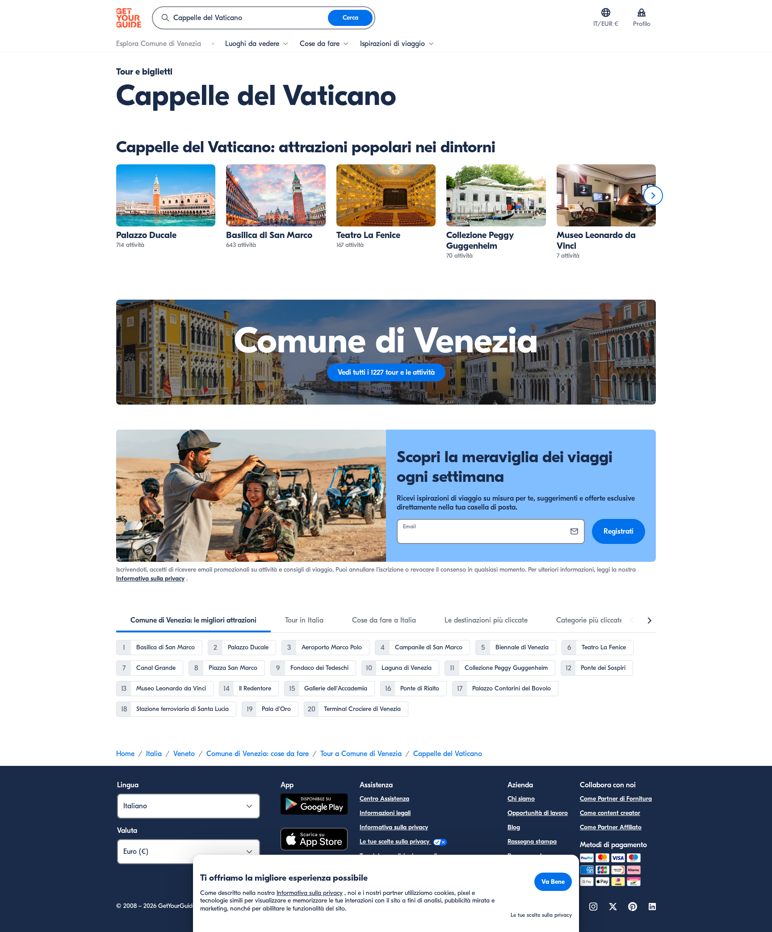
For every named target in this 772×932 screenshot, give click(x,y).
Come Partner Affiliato (611, 827)
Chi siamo (521, 798)
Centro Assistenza (384, 798)
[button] (165, 207)
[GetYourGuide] (128, 18)
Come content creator (610, 813)
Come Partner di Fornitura (616, 798)
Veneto (184, 754)
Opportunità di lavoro (538, 813)
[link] (165, 207)
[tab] (193, 620)
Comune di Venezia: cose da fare (257, 754)
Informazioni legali (385, 813)
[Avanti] (653, 195)
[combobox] (240, 18)
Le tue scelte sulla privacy (395, 841)
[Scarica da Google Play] (314, 805)
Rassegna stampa (532, 841)
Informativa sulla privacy (150, 578)
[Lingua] (606, 12)
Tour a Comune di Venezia (361, 754)
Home (125, 754)
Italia (154, 754)
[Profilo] (641, 12)
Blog (514, 827)
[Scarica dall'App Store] (314, 840)
